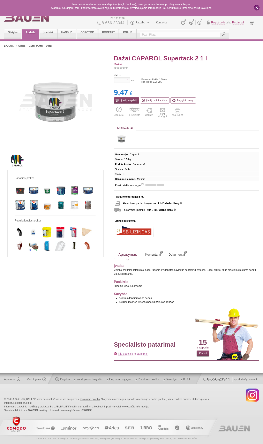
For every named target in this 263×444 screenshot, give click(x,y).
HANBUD (66, 32)
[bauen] (26, 18)
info (142, 184)
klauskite (119, 115)
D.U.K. (187, 379)
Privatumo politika (148, 379)
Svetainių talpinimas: (16, 410)
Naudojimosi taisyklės (89, 379)
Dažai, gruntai (36, 46)
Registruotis (218, 22)
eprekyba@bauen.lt (245, 379)
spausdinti (177, 115)
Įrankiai (48, 32)
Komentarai (153, 253)
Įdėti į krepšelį (129, 100)
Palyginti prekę (185, 100)
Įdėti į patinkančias (156, 100)
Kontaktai (161, 22)
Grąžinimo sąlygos (120, 379)
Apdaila (30, 32)
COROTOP (87, 32)
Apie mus (9, 379)
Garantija (171, 379)
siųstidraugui (162, 115)
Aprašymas (127, 255)
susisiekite (134, 115)
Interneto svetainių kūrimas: (66, 410)
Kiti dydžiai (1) (125, 127)
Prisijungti (238, 22)
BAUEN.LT (9, 46)
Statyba (12, 32)
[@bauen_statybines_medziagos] (252, 394)
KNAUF (127, 32)
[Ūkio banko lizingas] (133, 230)
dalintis (149, 115)
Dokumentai (177, 253)
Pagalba (140, 22)
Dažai (49, 46)
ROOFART (108, 32)
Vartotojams (34, 379)
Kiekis (117, 75)
